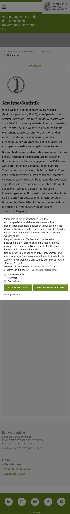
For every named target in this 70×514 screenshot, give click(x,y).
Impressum (13, 294)
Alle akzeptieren (18, 288)
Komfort (12, 278)
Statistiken (14, 281)
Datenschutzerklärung (44, 270)
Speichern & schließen (50, 288)
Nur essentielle (16, 274)
